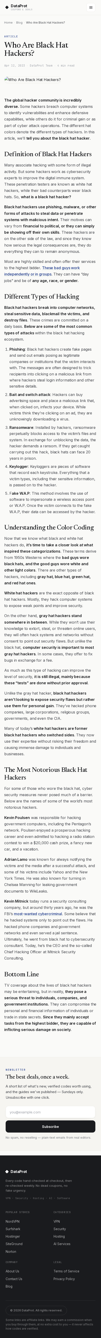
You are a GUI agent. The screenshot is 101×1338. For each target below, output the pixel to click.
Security (60, 1229)
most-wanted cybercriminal (38, 913)
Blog (19, 22)
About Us (12, 1271)
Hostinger (13, 1236)
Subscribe (50, 1127)
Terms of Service (66, 1271)
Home (8, 22)
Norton (11, 1251)
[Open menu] (90, 7)
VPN (57, 1221)
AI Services (62, 1244)
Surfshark (13, 1229)
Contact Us (14, 1279)
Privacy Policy (64, 1279)
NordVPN (12, 1221)
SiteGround (14, 1244)
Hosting (59, 1236)
